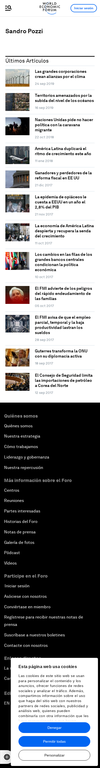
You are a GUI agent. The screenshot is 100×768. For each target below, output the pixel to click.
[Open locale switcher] (7, 757)
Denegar (54, 728)
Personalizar (54, 755)
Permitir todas (54, 741)
